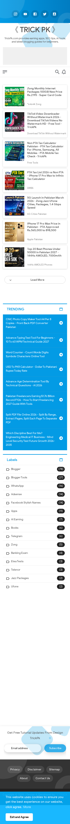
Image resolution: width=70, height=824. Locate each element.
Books (14, 527)
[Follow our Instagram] (15, 14)
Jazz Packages (20, 578)
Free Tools (32, 162)
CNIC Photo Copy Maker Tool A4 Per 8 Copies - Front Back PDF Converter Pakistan (28, 323)
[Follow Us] (54, 14)
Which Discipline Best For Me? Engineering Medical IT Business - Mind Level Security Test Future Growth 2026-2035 (30, 439)
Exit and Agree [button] (19, 817)
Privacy (15, 769)
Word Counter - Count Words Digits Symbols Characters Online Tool (27, 354)
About (24, 778)
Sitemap (54, 769)
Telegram (16, 536)
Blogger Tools (19, 477)
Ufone (14, 586)
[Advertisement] (35, 56)
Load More (37, 279)
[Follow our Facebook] (35, 14)
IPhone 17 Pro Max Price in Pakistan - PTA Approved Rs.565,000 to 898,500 (43, 227)
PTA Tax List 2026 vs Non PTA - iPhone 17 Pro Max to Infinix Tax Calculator (45, 176)
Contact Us (43, 778)
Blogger (15, 469)
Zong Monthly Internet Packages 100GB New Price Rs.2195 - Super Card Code (44, 92)
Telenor (15, 569)
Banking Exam (19, 553)
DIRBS (30, 187)
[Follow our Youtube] (25, 14)
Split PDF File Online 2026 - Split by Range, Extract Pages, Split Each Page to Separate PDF (31, 418)
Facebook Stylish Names (26, 502)
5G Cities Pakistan (37, 213)
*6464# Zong (34, 104)
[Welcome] (64, 73)
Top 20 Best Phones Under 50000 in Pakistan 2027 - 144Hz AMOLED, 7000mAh (44, 252)
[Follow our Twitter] (45, 14)
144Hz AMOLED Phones (39, 264)
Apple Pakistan (35, 239)
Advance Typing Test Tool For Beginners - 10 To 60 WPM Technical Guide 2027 (30, 339)
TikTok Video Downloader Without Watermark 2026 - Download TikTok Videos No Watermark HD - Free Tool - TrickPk (44, 120)
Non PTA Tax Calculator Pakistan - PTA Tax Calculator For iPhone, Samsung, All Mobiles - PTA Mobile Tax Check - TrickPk (45, 149)
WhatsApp (17, 485)
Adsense (16, 494)
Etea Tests (17, 561)
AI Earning (17, 519)
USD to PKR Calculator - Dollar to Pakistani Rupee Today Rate (31, 368)
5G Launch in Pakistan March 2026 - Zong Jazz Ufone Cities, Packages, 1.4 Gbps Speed (45, 202)
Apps (14, 511)
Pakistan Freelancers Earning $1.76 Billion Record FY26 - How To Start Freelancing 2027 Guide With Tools (30, 400)
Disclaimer (34, 769)
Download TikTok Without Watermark (46, 133)
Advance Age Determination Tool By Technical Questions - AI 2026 (27, 383)
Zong (14, 544)
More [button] (27, 807)
